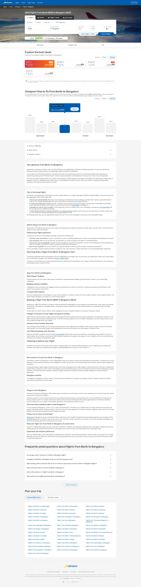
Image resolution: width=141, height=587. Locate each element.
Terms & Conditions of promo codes (86, 571)
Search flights (106, 34)
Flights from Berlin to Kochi (36, 532)
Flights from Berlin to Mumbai (95, 536)
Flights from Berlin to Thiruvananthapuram (99, 532)
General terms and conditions (53, 571)
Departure (81, 27)
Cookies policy (65, 571)
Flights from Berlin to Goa (65, 532)
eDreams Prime (67, 211)
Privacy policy (73, 571)
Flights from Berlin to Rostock (37, 510)
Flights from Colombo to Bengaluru (68, 525)
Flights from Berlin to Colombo (37, 536)
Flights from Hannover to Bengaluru (39, 543)
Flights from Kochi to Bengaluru (38, 520)
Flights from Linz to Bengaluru (95, 546)
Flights (17, 2)
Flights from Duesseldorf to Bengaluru (40, 550)
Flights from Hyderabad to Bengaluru (39, 525)
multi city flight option (62, 258)
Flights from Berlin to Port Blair (95, 539)
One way (112, 57)
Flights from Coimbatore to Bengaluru (68, 517)
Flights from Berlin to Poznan (66, 510)
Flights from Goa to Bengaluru (66, 520)
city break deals (104, 207)
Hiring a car (30, 417)
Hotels (23, 2)
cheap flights (76, 205)
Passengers (109, 26)
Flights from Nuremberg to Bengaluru (39, 546)
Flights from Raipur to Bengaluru (67, 529)
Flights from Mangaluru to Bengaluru (97, 517)
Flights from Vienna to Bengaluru (38, 553)
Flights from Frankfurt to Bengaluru (68, 546)
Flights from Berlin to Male (36, 539)
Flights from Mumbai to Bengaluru (96, 525)
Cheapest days (72, 45)
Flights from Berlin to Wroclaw (66, 513)
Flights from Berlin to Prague (37, 513)
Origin (29, 27)
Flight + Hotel (31, 2)
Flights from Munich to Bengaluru (67, 550)
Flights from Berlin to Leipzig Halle (38, 506)
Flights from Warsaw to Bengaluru (96, 550)
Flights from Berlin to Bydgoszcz (38, 517)
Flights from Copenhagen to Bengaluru (98, 543)
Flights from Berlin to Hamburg (95, 510)
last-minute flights (59, 334)
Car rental (40, 2)
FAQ (103, 45)
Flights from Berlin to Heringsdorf (67, 506)
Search (74, 109)
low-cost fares (31, 197)
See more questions (71, 485)
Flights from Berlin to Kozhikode (96, 529)
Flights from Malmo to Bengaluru (67, 543)
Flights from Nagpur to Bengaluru (38, 529)
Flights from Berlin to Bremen (95, 513)
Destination (56, 27)
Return (93, 27)
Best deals (40, 45)
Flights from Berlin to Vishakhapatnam (69, 536)
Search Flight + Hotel (88, 34)
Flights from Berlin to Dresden (95, 506)
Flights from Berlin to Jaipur (65, 539)
